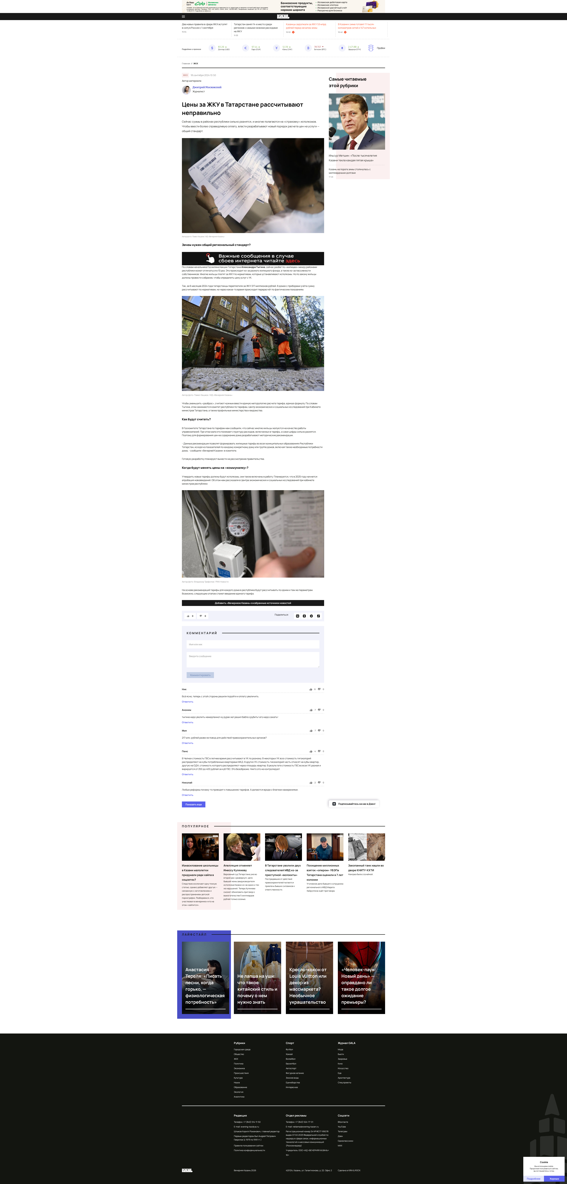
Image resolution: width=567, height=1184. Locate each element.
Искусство (343, 1068)
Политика (238, 1063)
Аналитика (239, 1096)
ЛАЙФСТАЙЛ (194, 934)
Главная (186, 63)
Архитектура (344, 1077)
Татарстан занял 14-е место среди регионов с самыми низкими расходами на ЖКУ (256, 28)
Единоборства (293, 1082)
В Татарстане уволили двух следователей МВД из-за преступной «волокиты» (283, 870)
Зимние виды (292, 1077)
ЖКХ (195, 63)
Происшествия (241, 1073)
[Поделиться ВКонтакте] (297, 616)
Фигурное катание (295, 1073)
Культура (238, 1077)
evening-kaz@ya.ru (250, 1126)
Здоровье (342, 1058)
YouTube (342, 1126)
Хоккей (289, 1054)
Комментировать (200, 675)
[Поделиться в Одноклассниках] (304, 616)
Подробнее (533, 1178)
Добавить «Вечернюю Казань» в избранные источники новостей (253, 603)
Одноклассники (345, 1140)
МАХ (340, 1145)
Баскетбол (291, 1063)
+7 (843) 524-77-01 (304, 1121)
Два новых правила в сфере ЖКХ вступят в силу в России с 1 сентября (204, 26)
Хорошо (554, 1178)
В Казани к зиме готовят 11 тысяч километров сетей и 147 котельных (357, 26)
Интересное (292, 1087)
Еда (339, 1073)
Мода (340, 1049)
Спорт (290, 1043)
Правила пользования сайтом (248, 1145)
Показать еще (193, 804)
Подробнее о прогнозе (191, 49)
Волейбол (290, 1058)
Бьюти (341, 1054)
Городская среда (242, 1049)
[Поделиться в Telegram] (311, 616)
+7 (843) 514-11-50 (252, 1121)
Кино (340, 1063)
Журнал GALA (346, 1043)
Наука (237, 1082)
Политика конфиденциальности (249, 1150)
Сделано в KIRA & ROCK (349, 1170)
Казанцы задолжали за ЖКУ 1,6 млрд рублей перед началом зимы (306, 26)
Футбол (289, 1049)
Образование (240, 1087)
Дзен (340, 1136)
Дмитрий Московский (207, 87)
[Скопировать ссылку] (318, 616)
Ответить (187, 701)
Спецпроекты (344, 1082)
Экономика (239, 1068)
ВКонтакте (343, 1121)
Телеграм (342, 1131)
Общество (239, 1054)
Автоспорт (291, 1068)
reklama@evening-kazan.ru (306, 1126)
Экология (238, 1092)
